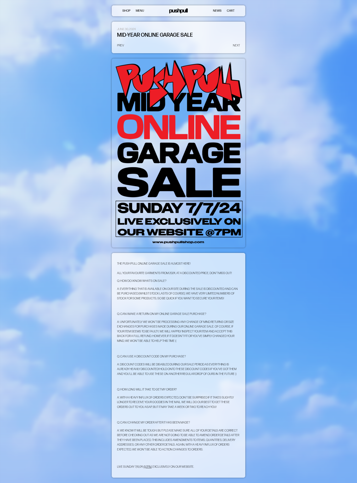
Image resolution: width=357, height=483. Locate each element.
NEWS (217, 11)
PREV (120, 45)
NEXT (236, 45)
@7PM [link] (147, 467)
